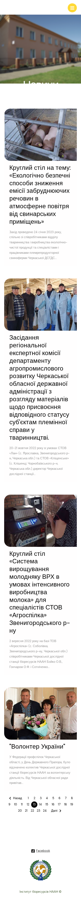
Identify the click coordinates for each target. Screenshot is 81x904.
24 (45, 811)
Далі (54, 811)
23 (38, 811)
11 (22, 804)
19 (71, 804)
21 (26, 811)
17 (59, 804)
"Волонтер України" (37, 746)
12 (28, 804)
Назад (17, 798)
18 (65, 804)
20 (20, 811)
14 (40, 804)
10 (15, 804)
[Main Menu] (72, 8)
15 (46, 804)
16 (53, 804)
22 (32, 811)
